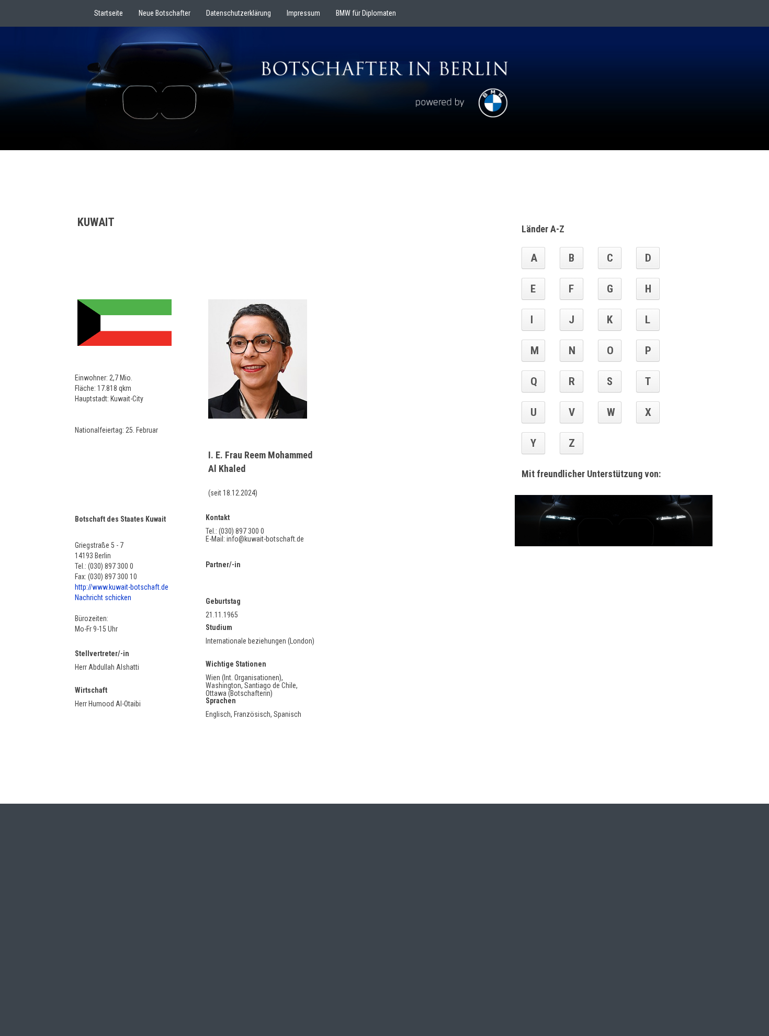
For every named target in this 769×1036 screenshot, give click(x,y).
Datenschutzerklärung (238, 13)
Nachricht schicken (103, 597)
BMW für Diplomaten (366, 13)
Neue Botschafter (164, 13)
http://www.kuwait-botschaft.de (121, 587)
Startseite (108, 13)
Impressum (303, 13)
